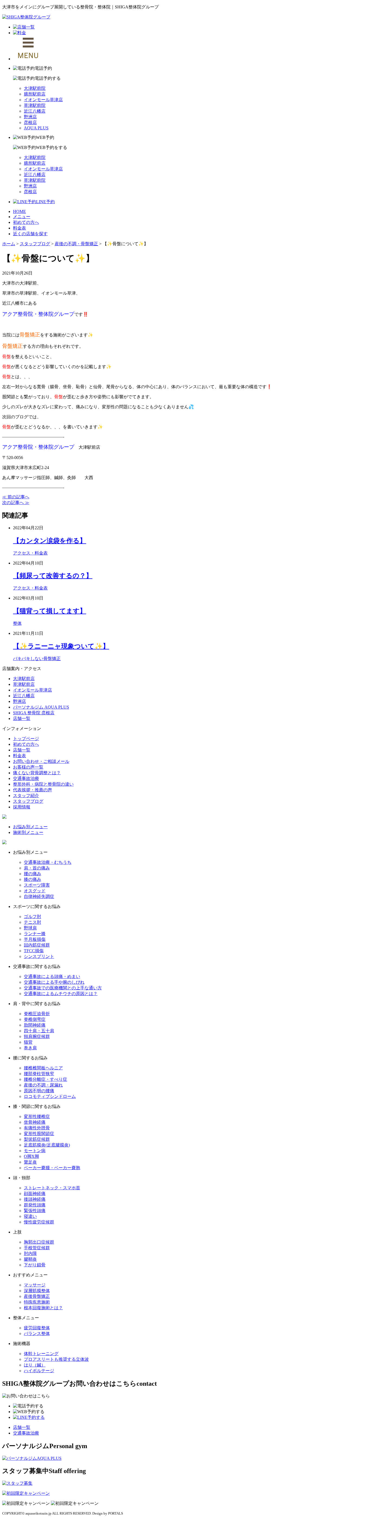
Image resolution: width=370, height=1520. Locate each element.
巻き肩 (30, 1048)
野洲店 (30, 116)
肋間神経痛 (35, 1025)
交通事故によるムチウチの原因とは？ (61, 993)
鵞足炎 (30, 1162)
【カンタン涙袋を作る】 (49, 540)
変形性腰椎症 (37, 1116)
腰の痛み (32, 873)
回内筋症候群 (37, 945)
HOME (19, 211)
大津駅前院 (35, 88)
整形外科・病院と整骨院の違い (43, 784)
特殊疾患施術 (37, 1302)
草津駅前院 (35, 105)
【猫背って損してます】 (49, 610)
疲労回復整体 (37, 1327)
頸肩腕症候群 (37, 1036)
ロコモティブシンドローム (50, 1096)
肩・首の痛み (37, 868)
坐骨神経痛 (35, 1122)
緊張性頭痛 (35, 1210)
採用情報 (21, 807)
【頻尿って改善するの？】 (52, 575)
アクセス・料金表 (30, 553)
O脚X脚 (31, 1156)
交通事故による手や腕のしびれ (54, 982)
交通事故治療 (26, 778)
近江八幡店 (35, 111)
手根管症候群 (37, 1247)
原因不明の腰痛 (39, 1090)
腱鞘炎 (30, 1259)
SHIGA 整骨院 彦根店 (33, 712)
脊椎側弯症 (35, 1019)
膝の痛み (32, 879)
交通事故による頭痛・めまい (52, 976)
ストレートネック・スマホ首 (52, 1188)
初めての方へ (26, 222)
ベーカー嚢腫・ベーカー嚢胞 (52, 1167)
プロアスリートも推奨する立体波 (56, 1359)
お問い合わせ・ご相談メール (41, 761)
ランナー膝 (35, 933)
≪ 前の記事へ (15, 497)
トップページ (26, 738)
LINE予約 (45, 201)
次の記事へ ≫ (15, 502)
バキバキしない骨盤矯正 (37, 658)
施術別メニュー (28, 832)
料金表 (19, 228)
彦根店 (30, 122)
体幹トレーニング (41, 1353)
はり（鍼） (35, 1365)
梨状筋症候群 (37, 1139)
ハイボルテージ (39, 1370)
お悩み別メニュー (30, 826)
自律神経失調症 (39, 896)
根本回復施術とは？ (43, 1307)
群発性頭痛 (35, 1205)
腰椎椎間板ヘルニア (43, 1068)
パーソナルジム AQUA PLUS (41, 707)
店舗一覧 (21, 718)
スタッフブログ (28, 801)
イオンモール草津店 (43, 99)
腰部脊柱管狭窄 (39, 1073)
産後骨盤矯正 (37, 1296)
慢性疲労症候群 (39, 1222)
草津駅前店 (24, 684)
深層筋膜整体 (37, 1290)
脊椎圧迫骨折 (37, 1013)
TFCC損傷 (34, 950)
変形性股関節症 (39, 1133)
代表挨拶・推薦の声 (32, 790)
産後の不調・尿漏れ (43, 1085)
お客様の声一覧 (28, 767)
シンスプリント (39, 956)
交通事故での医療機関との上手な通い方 (63, 988)
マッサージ (35, 1285)
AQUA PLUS (36, 128)
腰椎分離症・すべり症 (45, 1079)
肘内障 (30, 1253)
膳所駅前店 (35, 94)
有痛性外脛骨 (37, 1128)
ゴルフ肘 (32, 916)
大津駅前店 (24, 678)
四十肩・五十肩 (39, 1030)
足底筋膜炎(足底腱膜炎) (47, 1145)
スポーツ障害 (37, 885)
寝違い (30, 1216)
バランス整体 (37, 1333)
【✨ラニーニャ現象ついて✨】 (61, 646)
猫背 (28, 1042)
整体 (17, 623)
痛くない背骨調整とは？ (37, 772)
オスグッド (35, 890)
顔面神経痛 (35, 1193)
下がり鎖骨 (35, 1265)
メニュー (21, 216)
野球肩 (30, 928)
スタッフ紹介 (26, 795)
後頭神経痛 (35, 1199)
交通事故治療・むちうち (48, 862)
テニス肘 (32, 922)
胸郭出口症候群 (39, 1242)
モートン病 (35, 1150)
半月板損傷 (35, 939)
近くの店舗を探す (30, 233)
